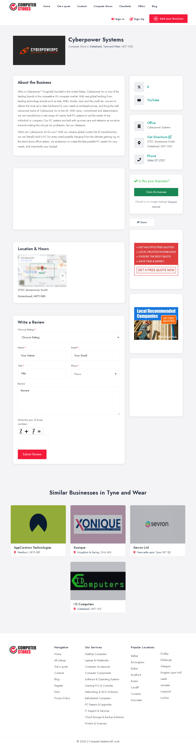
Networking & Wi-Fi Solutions (101, 692)
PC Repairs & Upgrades (98, 704)
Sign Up (139, 19)
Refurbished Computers (98, 698)
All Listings (60, 660)
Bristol (134, 681)
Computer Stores (103, 6)
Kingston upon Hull (171, 672)
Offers (141, 6)
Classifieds (125, 6)
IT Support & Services (97, 711)
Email (74, 347)
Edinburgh (166, 660)
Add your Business (172, 18)
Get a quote (63, 6)
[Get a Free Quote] (156, 259)
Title (20, 366)
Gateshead (96, 46)
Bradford (136, 675)
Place (74, 366)
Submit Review (32, 454)
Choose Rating (26, 329)
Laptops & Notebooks (97, 660)
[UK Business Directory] (156, 323)
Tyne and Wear (111, 46)
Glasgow (166, 666)
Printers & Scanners (96, 723)
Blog (154, 6)
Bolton (134, 668)
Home (46, 6)
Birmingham (137, 662)
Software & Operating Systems (102, 679)
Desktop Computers (96, 654)
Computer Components (98, 673)
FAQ (57, 692)
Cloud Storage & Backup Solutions (104, 717)
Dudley (164, 654)
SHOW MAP (42, 270)
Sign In (120, 19)
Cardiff (135, 687)
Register (58, 685)
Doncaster (136, 700)
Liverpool (166, 691)
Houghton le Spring (88, 552)
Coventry (136, 694)
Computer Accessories (97, 667)
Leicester (165, 685)
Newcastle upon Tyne (149, 552)
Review (21, 384)
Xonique (79, 547)
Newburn (23, 552)
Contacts (82, 6)
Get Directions (157, 137)
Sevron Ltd (141, 547)
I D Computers (84, 604)
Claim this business (156, 192)
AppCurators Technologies (32, 547)
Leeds (164, 679)
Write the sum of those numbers (30, 422)
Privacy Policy (62, 698)
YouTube (153, 100)
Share (143, 222)
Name (21, 347)
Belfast (134, 656)
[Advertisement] (69, 200)
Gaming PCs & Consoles (99, 685)
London (165, 698)
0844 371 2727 (156, 160)
